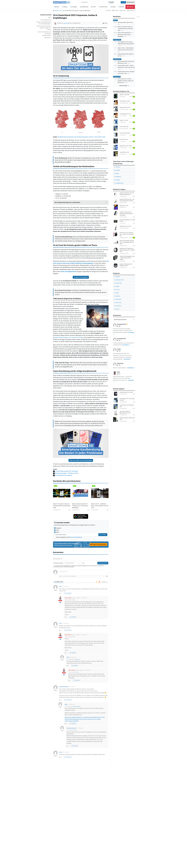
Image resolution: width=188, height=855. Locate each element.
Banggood (117, 170)
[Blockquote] (72, 576)
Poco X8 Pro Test (124, 139)
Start (49, 17)
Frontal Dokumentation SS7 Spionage (66, 471)
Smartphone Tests (119, 280)
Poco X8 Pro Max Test (125, 133)
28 (134, 196)
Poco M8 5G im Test (124, 152)
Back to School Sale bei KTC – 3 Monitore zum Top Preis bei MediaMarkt (80, 505)
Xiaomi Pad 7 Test (124, 205)
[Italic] (62, 576)
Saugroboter (118, 305)
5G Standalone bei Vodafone (63, 475)
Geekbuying (118, 176)
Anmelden (103, 534)
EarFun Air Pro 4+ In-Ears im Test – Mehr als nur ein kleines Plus (127, 234)
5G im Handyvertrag (46, 19)
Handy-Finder (103, 6)
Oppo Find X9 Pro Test (125, 107)
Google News (131, 10)
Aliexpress (117, 167)
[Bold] (60, 576)
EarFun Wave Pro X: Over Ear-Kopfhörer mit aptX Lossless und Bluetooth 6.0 (125, 80)
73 (131, 103)
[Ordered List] (68, 576)
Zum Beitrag (125, 344)
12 (134, 253)
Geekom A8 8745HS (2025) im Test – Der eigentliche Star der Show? (127, 242)
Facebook (116, 10)
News (57, 6)
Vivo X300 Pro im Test (125, 101)
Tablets (117, 293)
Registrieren (131, 2)
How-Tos (117, 289)
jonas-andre (77, 659)
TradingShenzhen (119, 183)
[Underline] (64, 576)
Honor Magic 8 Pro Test (125, 114)
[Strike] (66, 576)
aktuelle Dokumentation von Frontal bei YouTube (68, 337)
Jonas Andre (67, 23)
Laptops (117, 309)
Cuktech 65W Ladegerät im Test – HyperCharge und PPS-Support (127, 258)
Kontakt (109, 10)
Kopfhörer (117, 296)
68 (131, 109)
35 (131, 115)
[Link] (74, 576)
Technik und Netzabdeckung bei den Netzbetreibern (43, 22)
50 (131, 135)
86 (131, 122)
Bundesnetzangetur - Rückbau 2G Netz (67, 473)
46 (134, 408)
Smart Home (118, 302)
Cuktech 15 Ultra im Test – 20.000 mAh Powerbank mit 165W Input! (126, 213)
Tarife (94, 6)
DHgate (117, 173)
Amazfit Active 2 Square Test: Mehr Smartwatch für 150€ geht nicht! (127, 250)
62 (131, 128)
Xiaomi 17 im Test (124, 120)
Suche (111, 2)
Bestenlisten (84, 6)
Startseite (56, 10)
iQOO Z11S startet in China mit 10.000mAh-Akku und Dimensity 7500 (61, 505)
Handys (65, 6)
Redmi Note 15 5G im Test (126, 146)
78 (131, 141)
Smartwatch (118, 299)
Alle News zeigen (123, 85)
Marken (122, 6)
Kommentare (47, 37)
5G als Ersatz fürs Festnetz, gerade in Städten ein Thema (44, 27)
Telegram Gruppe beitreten (99, 544)
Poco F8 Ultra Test (124, 126)
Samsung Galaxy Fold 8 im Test (125, 22)
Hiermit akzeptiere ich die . (69, 537)
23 (131, 154)
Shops (114, 6)
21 (131, 147)
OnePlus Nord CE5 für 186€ (126, 392)
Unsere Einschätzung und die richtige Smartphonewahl (44, 33)
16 (131, 237)
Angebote (131, 6)
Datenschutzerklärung (76, 537)
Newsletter (123, 10)
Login (123, 2)
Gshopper (117, 180)
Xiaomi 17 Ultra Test (124, 94)
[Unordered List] (70, 576)
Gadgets (74, 6)
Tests (57, 530)
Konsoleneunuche (76, 706)
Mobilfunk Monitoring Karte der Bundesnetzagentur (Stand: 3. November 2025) (81, 137)
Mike (75, 730)
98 (131, 96)
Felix (74, 599)
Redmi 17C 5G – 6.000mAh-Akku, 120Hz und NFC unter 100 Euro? (99, 505)
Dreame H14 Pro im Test (125, 226)
